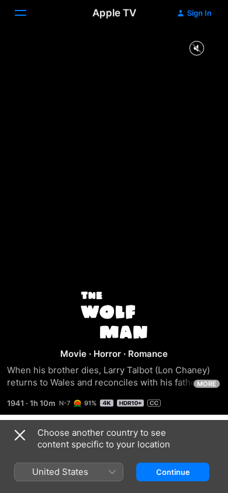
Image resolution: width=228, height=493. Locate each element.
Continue (173, 472)
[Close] (20, 435)
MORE (206, 384)
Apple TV (114, 13)
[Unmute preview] (196, 49)
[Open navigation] (27, 13)
